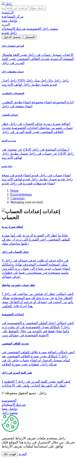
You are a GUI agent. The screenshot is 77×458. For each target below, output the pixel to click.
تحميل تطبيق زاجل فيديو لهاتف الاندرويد (29, 179)
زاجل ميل (40, 80)
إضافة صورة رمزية (56, 124)
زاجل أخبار (10, 80)
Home (14, 190)
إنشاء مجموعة (41, 102)
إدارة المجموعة (63, 102)
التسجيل (30, 37)
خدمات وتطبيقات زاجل (13, 71)
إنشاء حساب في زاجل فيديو (51, 175)
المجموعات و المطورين (13, 93)
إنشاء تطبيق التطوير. (16, 102)
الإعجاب (67, 55)
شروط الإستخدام (14, 404)
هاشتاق (7, 55)
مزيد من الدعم (9, 140)
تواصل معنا (9, 408)
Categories (17, 198)
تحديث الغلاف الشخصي (33, 59)
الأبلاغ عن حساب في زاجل (47, 153)
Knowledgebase (21, 194)
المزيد (22, 454)
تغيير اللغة (19, 55)
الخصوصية (9, 400)
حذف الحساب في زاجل (26, 124)
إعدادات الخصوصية (24, 128)
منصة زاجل (10, 413)
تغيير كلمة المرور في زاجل (20, 132)
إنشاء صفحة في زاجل (17, 106)
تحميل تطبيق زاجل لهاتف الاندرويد (25, 84)
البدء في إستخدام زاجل (13, 46)
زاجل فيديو (7, 166)
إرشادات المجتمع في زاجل (50, 149)
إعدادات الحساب (10, 115)
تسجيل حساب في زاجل (44, 55)
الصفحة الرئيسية (62, 59)
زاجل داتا (54, 80)
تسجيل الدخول (12, 37)
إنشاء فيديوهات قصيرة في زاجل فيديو (28, 183)
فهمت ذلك (9, 454)
